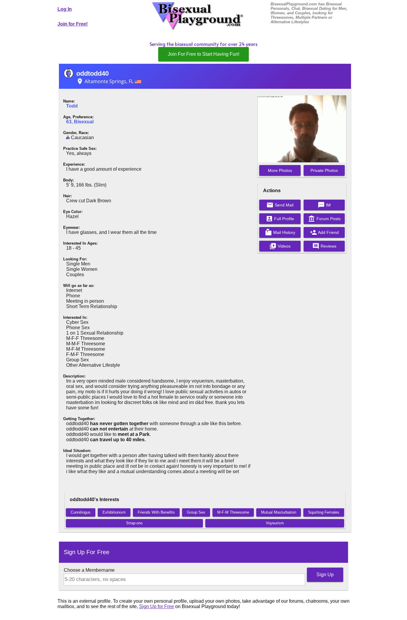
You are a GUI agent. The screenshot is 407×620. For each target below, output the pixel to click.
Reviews (324, 246)
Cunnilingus (81, 512)
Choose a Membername (89, 570)
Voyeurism (275, 523)
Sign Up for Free (156, 606)
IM (324, 205)
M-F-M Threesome (233, 512)
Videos (280, 246)
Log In (65, 9)
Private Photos (324, 170)
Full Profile (280, 218)
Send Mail (279, 205)
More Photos (280, 170)
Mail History (280, 232)
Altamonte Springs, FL (105, 81)
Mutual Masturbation (278, 512)
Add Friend (324, 232)
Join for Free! (73, 24)
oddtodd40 (92, 73)
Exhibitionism (114, 512)
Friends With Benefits (156, 512)
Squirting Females (323, 512)
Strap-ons (134, 523)
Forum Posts (324, 218)
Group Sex (196, 512)
